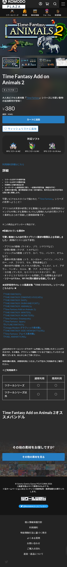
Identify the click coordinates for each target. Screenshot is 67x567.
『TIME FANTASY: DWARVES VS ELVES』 (23, 297)
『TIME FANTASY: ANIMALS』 (17, 306)
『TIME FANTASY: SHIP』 (15, 300)
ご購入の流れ (33, 548)
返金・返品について (33, 554)
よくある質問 (33, 538)
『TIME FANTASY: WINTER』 (17, 312)
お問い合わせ (33, 543)
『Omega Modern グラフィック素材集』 (22, 327)
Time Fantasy (32, 97)
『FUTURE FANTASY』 (13, 324)
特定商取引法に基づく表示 (33, 532)
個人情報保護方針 (33, 522)
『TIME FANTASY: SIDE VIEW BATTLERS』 (24, 330)
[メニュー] (63, 4)
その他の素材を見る (33, 456)
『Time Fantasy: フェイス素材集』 (19, 333)
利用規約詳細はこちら (13, 164)
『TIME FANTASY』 (12, 294)
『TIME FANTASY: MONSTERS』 (18, 315)
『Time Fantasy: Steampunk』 (17, 318)
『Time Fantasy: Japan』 (14, 321)
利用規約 (33, 527)
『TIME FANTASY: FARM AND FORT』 (21, 303)
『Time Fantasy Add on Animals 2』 (19, 309)
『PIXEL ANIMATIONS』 (14, 336)
